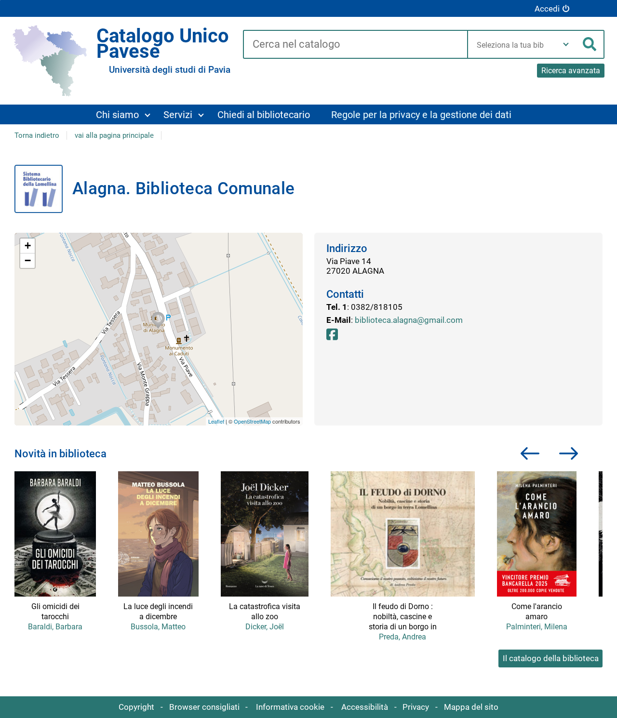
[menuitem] (123, 114)
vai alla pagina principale (114, 135)
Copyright (136, 707)
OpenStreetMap (252, 421)
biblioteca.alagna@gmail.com (409, 320)
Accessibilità (364, 707)
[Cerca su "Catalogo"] (355, 45)
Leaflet (216, 421)
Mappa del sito (471, 707)
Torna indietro (36, 135)
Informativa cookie (290, 707)
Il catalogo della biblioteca (551, 658)
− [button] (28, 260)
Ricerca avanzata (570, 70)
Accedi (547, 8)
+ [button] (28, 245)
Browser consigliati (204, 707)
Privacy (415, 707)
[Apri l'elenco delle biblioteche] (566, 44)
